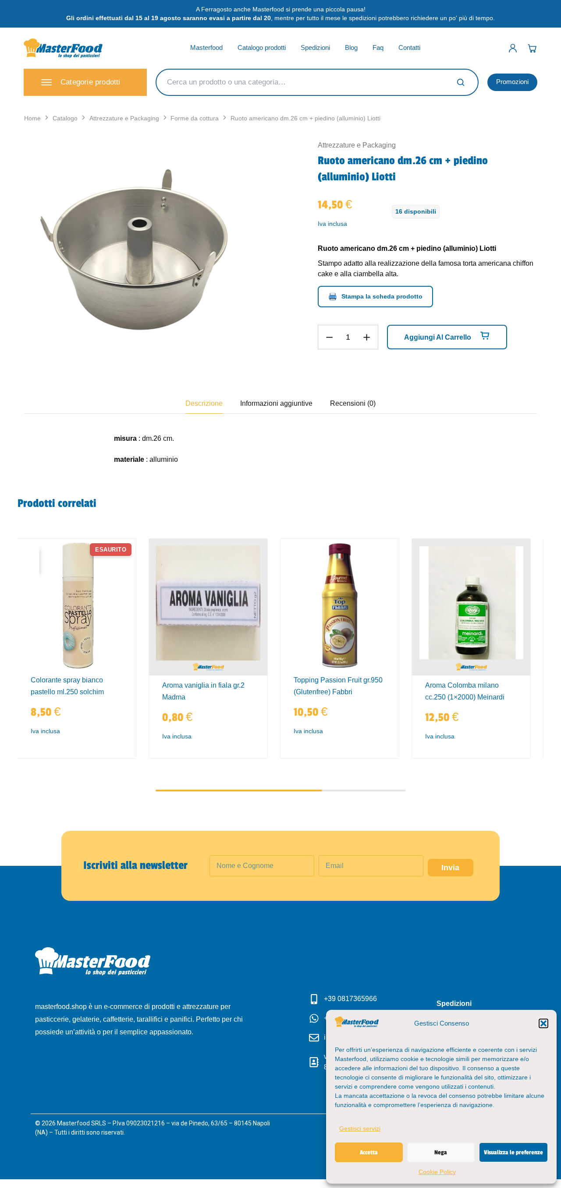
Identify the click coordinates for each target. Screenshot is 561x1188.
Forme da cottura (194, 118)
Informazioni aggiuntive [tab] (276, 403)
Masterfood (206, 47)
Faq (378, 47)
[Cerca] (461, 82)
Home (32, 118)
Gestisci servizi (359, 1128)
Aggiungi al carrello (438, 337)
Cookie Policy (437, 1171)
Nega (440, 1152)
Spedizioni (315, 47)
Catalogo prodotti (262, 47)
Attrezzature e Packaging (124, 118)
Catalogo (65, 118)
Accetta (369, 1152)
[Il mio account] (513, 48)
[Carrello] (532, 48)
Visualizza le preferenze (513, 1152)
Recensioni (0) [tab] (353, 403)
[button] (543, 1023)
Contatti (409, 47)
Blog (351, 47)
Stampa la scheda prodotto (382, 296)
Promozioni (512, 81)
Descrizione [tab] (204, 403)
